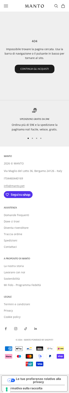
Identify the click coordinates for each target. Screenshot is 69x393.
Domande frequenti (16, 215)
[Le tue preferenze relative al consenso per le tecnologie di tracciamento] (6, 389)
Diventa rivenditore (16, 228)
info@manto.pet (14, 186)
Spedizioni (10, 240)
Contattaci (10, 247)
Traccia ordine (13, 234)
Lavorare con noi (14, 272)
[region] (34, 120)
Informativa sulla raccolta (23, 388)
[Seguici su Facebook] (6, 329)
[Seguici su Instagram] (16, 329)
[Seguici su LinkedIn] (36, 329)
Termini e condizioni (17, 304)
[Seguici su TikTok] (26, 329)
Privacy (8, 310)
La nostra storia (14, 266)
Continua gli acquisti (34, 68)
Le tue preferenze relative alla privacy (38, 380)
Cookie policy (12, 317)
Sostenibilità (12, 278)
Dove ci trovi (12, 221)
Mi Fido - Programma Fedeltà (22, 285)
